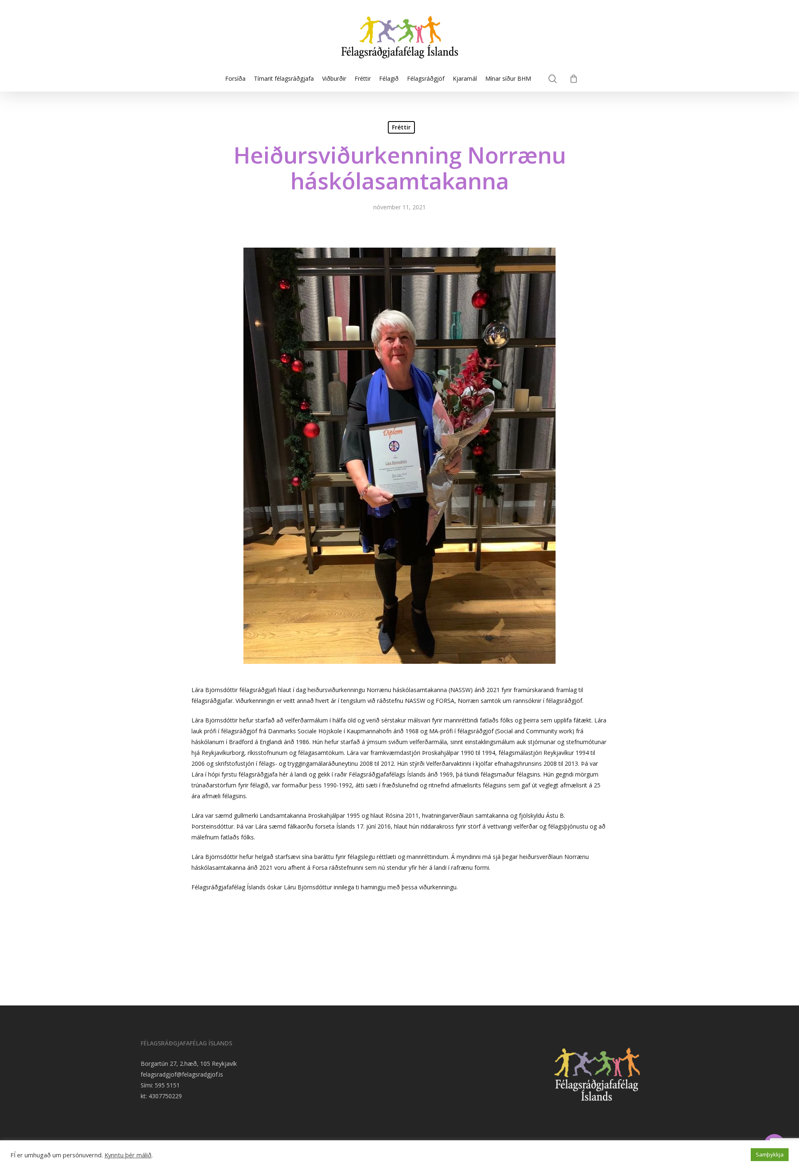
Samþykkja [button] (770, 1154)
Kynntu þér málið (127, 1155)
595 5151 (167, 1085)
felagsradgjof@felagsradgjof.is (182, 1074)
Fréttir (401, 127)
